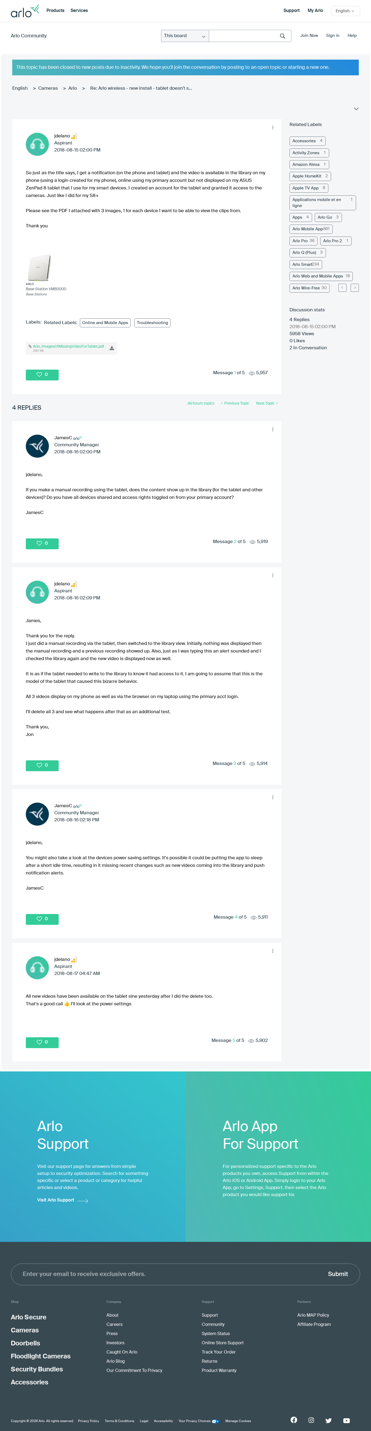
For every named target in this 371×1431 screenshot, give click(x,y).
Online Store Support (223, 1343)
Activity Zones (306, 153)
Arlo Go (325, 217)
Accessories (304, 141)
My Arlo (315, 11)
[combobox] (250, 36)
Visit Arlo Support (55, 1200)
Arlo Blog (115, 1361)
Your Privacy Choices (194, 1421)
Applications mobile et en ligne (317, 203)
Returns (209, 1361)
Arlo (72, 88)
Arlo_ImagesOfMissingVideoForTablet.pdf (68, 346)
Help (352, 36)
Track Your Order (219, 1352)
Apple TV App (306, 188)
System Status (216, 1334)
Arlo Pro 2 (332, 241)
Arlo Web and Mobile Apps (318, 276)
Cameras (48, 88)
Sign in (332, 36)
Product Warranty (219, 1371)
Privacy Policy (88, 1421)
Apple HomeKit (307, 176)
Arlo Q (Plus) (304, 253)
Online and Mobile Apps (105, 323)
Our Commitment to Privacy (134, 1371)
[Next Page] (355, 288)
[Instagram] (311, 1420)
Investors (115, 1343)
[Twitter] (328, 1420)
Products (55, 11)
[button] (273, 127)
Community (213, 1325)
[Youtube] (346, 1420)
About (112, 1315)
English (20, 88)
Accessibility (163, 1421)
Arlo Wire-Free (306, 288)
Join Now (309, 36)
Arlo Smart (302, 265)
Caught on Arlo (121, 1352)
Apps (297, 217)
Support (292, 11)
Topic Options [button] (356, 110)
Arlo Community (28, 36)
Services (79, 11)
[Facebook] (294, 1420)
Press (112, 1334)
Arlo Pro (300, 241)
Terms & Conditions (119, 1421)
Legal (144, 1421)
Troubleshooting (152, 323)
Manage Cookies (238, 1421)
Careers (114, 1325)
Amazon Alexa (306, 165)
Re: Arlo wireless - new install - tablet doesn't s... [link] (141, 88)
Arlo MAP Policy (313, 1315)
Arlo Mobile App (308, 229)
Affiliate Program (314, 1325)
